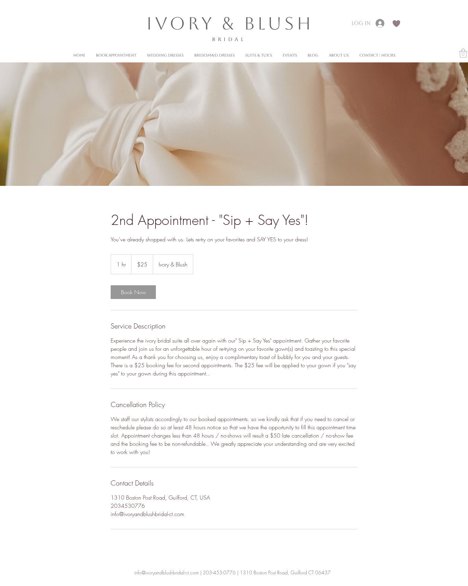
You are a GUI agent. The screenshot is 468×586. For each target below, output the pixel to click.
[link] (133, 292)
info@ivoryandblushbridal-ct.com (166, 572)
